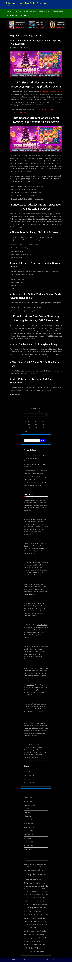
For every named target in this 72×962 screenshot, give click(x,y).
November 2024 (29, 827)
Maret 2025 (28, 812)
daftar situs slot (40, 879)
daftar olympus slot (31, 870)
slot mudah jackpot (34, 941)
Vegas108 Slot (28, 646)
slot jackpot (32, 938)
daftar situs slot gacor (33, 883)
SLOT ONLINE (44, 11)
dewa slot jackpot (32, 889)
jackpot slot (38, 889)
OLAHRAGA (25, 15)
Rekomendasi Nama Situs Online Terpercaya (26, 3)
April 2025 (27, 809)
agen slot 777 (33, 866)
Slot (44, 500)
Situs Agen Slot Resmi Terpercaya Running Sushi (59, 23)
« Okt (25, 431)
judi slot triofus (40, 904)
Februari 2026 (28, 797)
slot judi (37, 938)
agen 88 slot (26, 864)
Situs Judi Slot (42, 625)
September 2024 (29, 834)
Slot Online (41, 584)
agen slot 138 (44, 864)
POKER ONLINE (57, 11)
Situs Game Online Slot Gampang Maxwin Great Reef (21, 23)
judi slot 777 (43, 891)
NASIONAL (18, 11)
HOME (9, 11)
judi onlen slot (35, 891)
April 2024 (27, 838)
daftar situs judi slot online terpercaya (36, 874)
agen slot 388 (27, 866)
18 (32, 424)
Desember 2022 (29, 846)
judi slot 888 (26, 894)
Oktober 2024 (28, 831)
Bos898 (26, 704)
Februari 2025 (28, 816)
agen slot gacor (40, 866)
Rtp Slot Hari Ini (36, 603)
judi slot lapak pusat (37, 894)
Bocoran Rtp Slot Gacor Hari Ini (51, 92)
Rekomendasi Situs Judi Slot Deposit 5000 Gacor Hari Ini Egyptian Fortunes (41, 23)
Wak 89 (23, 158)
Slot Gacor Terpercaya (27, 48)
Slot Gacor (32, 522)
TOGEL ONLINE (12, 15)
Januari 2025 (28, 820)
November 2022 (29, 849)
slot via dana (39, 952)
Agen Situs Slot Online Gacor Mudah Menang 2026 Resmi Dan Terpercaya (36, 458)
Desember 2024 (29, 823)
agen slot (39, 864)
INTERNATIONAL (30, 11)
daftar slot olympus (32, 886)
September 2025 (29, 805)
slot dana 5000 (36, 924)
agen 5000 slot (33, 864)
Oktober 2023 (28, 842)
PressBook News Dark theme (58, 960)
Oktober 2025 (28, 801)
